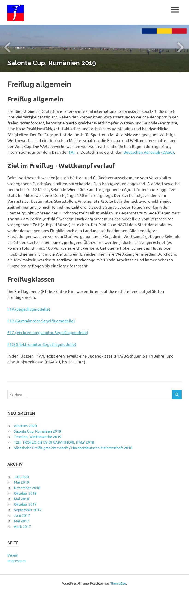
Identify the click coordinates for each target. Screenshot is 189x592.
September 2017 (27, 509)
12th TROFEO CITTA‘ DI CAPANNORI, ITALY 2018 (54, 442)
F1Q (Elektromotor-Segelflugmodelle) (41, 344)
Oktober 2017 (25, 504)
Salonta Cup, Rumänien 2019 (51, 63)
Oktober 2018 (25, 493)
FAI (71, 152)
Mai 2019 (21, 482)
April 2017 (22, 526)
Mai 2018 (21, 498)
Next (180, 48)
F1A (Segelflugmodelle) (28, 308)
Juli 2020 (21, 476)
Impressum (16, 560)
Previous (9, 48)
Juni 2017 (22, 515)
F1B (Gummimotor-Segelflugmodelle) (41, 320)
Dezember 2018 (27, 487)
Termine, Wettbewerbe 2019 (37, 436)
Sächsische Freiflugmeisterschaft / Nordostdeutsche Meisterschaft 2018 (73, 447)
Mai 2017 (21, 520)
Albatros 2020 (25, 425)
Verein (12, 555)
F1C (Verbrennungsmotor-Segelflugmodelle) (47, 332)
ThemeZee (118, 583)
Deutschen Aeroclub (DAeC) (148, 152)
